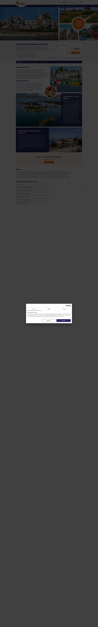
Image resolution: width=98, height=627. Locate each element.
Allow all (63, 320)
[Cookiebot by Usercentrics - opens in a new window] (66, 305)
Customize (48, 320)
